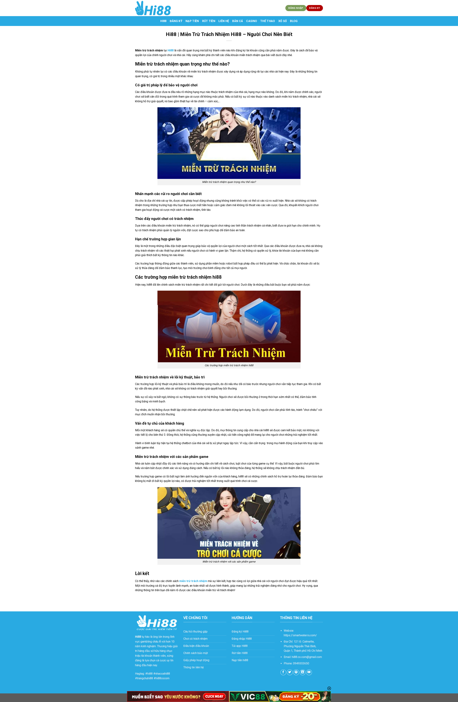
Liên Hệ (223, 21)
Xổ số (282, 21)
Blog (294, 21)
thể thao (267, 21)
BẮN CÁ (237, 21)
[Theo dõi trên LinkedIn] (303, 672)
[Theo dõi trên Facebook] (283, 672)
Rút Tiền (208, 21)
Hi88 (163, 21)
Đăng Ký (176, 21)
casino (251, 21)
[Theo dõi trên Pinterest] (296, 672)
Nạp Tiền (192, 21)
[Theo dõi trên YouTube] (309, 672)
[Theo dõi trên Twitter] (290, 672)
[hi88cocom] (153, 8)
